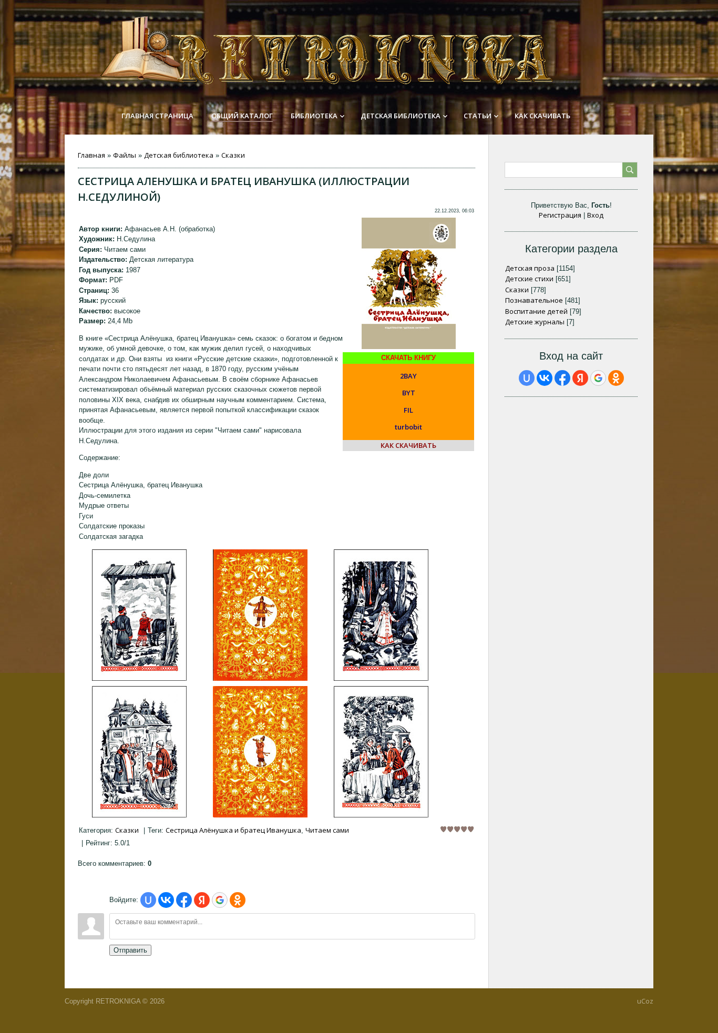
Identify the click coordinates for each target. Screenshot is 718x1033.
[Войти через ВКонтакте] (166, 900)
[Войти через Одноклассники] (237, 900)
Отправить (130, 950)
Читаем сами (327, 830)
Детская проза (530, 268)
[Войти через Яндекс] (202, 900)
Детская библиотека (178, 155)
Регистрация (560, 215)
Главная (91, 155)
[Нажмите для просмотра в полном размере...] (139, 678)
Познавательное (534, 300)
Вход (595, 215)
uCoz (645, 1001)
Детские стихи (529, 278)
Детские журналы (535, 321)
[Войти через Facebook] (184, 900)
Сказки (233, 155)
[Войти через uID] (148, 900)
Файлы (124, 155)
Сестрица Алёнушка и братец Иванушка (233, 830)
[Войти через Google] (220, 900)
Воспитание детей (536, 311)
